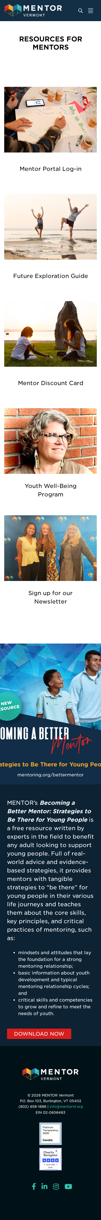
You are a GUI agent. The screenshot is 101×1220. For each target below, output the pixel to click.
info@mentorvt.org (66, 1106)
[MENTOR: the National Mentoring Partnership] (40, 10)
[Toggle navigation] (90, 10)
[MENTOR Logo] (50, 1074)
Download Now (39, 1034)
